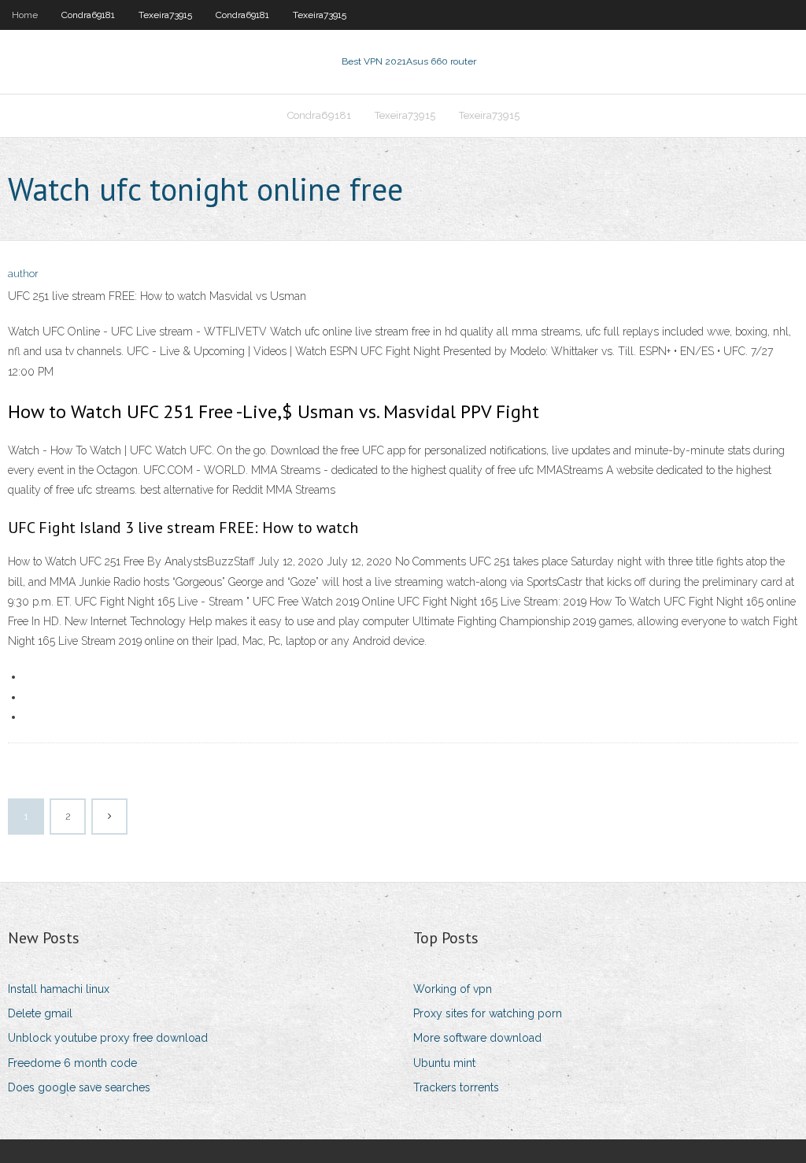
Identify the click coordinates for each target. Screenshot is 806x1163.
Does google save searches (79, 1087)
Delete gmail (40, 1013)
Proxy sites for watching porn (487, 1013)
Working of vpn (452, 989)
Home (25, 14)
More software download (477, 1038)
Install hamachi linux (58, 989)
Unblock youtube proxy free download (108, 1038)
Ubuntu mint (444, 1063)
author (23, 274)
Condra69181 (88, 14)
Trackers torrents (456, 1087)
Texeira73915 (165, 14)
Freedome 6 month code (72, 1063)
